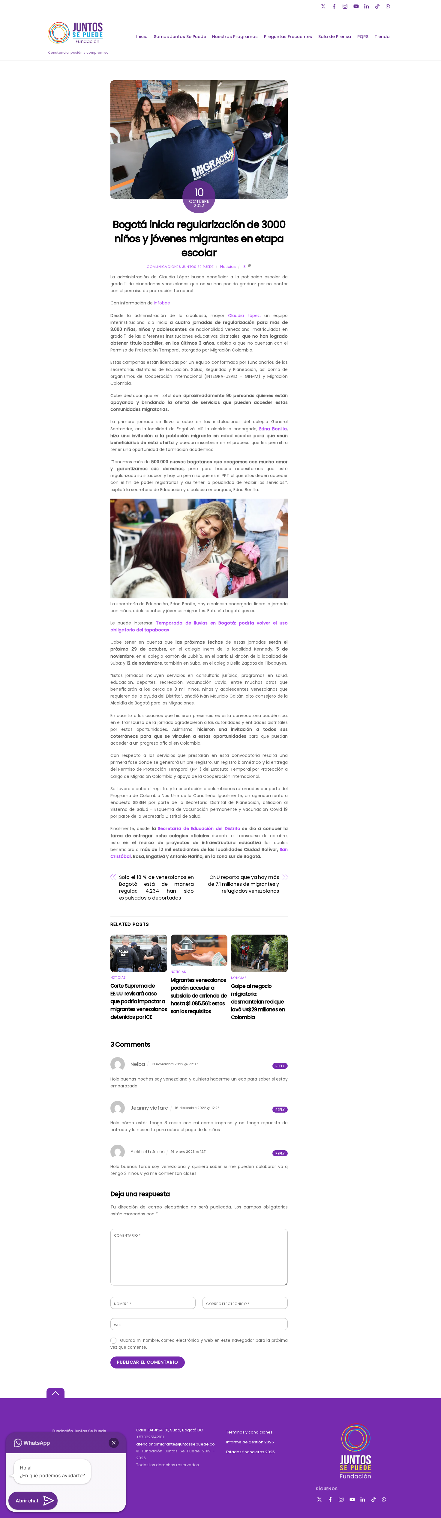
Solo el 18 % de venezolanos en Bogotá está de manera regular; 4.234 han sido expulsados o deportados (156, 887)
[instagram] (345, 5)
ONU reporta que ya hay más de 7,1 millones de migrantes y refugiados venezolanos (243, 884)
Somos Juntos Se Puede (180, 37)
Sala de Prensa (334, 37)
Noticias (228, 266)
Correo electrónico (227, 1303)
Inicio (142, 37)
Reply (280, 1065)
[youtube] (356, 5)
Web (117, 1325)
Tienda (382, 37)
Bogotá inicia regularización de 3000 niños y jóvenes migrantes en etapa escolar (199, 239)
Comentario (127, 1235)
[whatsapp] (389, 5)
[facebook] (335, 5)
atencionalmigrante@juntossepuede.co (175, 1444)
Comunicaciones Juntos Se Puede (180, 266)
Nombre (122, 1303)
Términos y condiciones (249, 1432)
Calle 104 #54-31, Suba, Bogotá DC (169, 1430)
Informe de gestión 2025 (250, 1442)
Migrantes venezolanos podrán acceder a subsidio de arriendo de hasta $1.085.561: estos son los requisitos (199, 996)
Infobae (162, 303)
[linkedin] (367, 5)
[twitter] (324, 5)
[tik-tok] (378, 5)
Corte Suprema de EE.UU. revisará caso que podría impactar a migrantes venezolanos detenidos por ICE (138, 1001)
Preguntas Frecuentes (288, 37)
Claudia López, (242, 316)
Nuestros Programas (235, 37)
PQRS (362, 37)
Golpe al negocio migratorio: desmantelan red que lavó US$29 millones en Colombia (258, 1002)
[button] (114, 1443)
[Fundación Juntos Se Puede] (76, 43)
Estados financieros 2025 (250, 1451)
